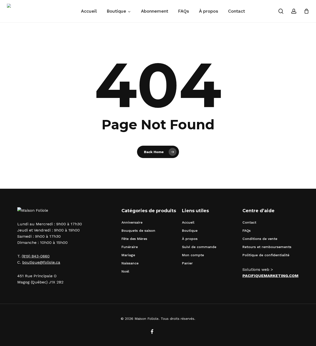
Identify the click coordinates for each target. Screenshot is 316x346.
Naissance (129, 263)
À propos (190, 239)
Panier (187, 263)
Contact (249, 222)
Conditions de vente (259, 239)
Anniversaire (131, 222)
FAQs (246, 230)
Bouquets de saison (138, 230)
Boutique (190, 230)
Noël (125, 271)
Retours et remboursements (266, 247)
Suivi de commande (199, 247)
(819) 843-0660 (36, 256)
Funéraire (129, 247)
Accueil (188, 222)
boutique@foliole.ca (41, 262)
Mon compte (193, 255)
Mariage (128, 255)
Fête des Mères (134, 239)
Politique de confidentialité (265, 255)
